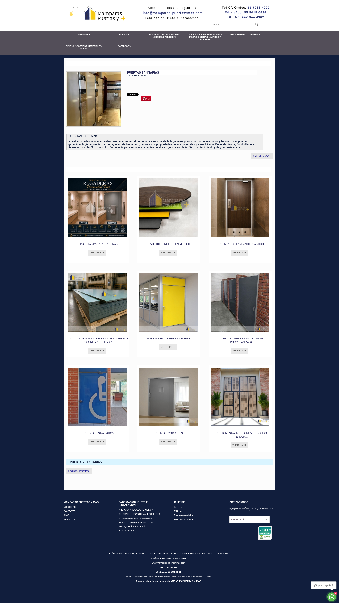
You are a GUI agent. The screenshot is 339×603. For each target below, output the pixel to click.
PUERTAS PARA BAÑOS (99, 433)
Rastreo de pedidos (183, 515)
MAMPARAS (84, 34)
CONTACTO (69, 511)
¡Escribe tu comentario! (79, 471)
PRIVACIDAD (70, 519)
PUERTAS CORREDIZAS (170, 433)
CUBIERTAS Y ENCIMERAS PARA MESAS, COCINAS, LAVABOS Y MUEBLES (205, 37)
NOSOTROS (70, 507)
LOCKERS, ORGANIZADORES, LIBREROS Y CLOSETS (164, 35)
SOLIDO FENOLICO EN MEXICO (170, 243)
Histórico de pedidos (184, 519)
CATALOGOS (124, 46)
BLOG (66, 515)
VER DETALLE (97, 252)
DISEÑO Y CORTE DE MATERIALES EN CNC (84, 47)
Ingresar (178, 507)
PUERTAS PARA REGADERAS (99, 243)
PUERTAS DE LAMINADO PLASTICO (241, 243)
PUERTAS (124, 34)
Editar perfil (179, 511)
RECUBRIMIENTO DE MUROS (245, 34)
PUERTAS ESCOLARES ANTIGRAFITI (170, 338)
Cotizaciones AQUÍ (262, 156)
